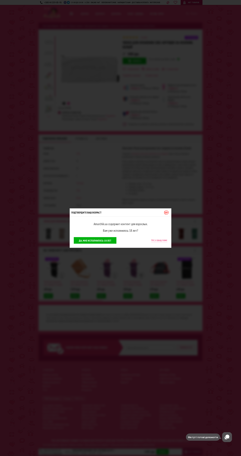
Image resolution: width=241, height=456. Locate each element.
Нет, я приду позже (159, 240)
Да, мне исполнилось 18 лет (95, 240)
